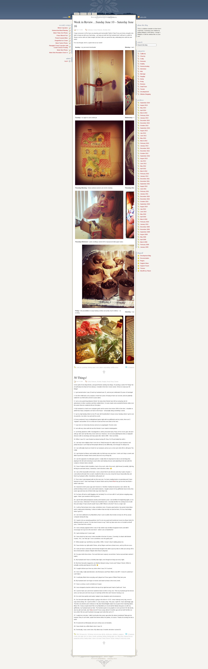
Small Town (143, 86)
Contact (65, 17)
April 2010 (143, 216)
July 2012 (143, 161)
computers (121, 634)
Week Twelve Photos (61, 43)
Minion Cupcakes (63, 28)
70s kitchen (90, 634)
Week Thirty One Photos (60, 33)
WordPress (101, 658)
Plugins (142, 260)
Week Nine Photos (62, 50)
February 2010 (144, 221)
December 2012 (145, 148)
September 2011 (145, 183)
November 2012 (145, 151)
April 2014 (143, 110)
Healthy (105, 30)
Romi (114, 481)
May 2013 (143, 138)
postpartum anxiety (79, 638)
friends (94, 636)
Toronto (116, 381)
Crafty (95, 30)
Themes (142, 268)
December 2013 (145, 120)
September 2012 (145, 156)
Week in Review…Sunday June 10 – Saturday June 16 (103, 24)
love (116, 636)
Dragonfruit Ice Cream (61, 40)
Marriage (142, 74)
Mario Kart (121, 636)
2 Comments (131, 367)
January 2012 (144, 176)
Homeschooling (144, 66)
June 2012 (143, 163)
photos (101, 367)
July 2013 (143, 133)
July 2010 (143, 209)
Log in (66, 61)
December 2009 (145, 227)
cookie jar (78, 367)
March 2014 (143, 113)
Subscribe (143, 17)
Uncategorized (144, 91)
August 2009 (144, 234)
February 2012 (144, 173)
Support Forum (144, 265)
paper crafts (96, 367)
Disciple (110, 658)
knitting (90, 367)
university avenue (125, 638)
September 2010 (145, 204)
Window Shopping (145, 94)
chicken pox (109, 634)
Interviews (83, 14)
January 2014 (144, 118)
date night (80, 636)
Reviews (94, 14)
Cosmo (75, 636)
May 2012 (143, 166)
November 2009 (145, 229)
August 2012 (144, 158)
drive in (86, 636)
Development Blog (145, 255)
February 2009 (144, 244)
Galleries (77, 14)
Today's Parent (106, 638)
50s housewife (83, 634)
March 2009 (143, 242)
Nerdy (108, 381)
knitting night (110, 636)
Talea (91, 610)
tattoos (94, 638)
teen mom (98, 638)
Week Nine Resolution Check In (58, 52)
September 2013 (145, 128)
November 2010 (145, 199)
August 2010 (144, 206)
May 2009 (143, 237)
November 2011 (145, 181)
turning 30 (117, 638)
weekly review (114, 367)
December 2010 (145, 196)
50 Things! (80, 377)
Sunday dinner (88, 638)
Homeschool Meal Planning (60, 30)
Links (89, 14)
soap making (107, 367)
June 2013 (143, 135)
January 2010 (144, 224)
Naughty (104, 381)
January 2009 (144, 247)
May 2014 (143, 108)
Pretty (112, 381)
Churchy (142, 56)
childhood (115, 634)
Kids (109, 30)
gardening (84, 367)
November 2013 (145, 123)
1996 (77, 634)
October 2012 (144, 153)
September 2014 (145, 102)
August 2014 (144, 105)
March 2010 (143, 219)
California (90, 30)
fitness (90, 636)
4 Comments (131, 634)
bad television (97, 634)
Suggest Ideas (144, 263)
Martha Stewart (128, 636)
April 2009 (143, 239)
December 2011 (145, 178)
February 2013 (144, 143)
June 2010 (143, 211)
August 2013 (144, 130)
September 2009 (145, 232)
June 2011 (143, 189)
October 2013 (144, 125)
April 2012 (143, 168)
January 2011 (144, 194)
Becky (103, 634)
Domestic (100, 30)
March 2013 (143, 140)
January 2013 (144, 146)
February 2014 (144, 115)
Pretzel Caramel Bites (61, 38)
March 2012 (143, 171)
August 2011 (143, 186)
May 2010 (143, 214)
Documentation (144, 258)
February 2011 (144, 191)
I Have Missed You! (62, 35)
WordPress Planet (145, 271)
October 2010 (144, 201)
